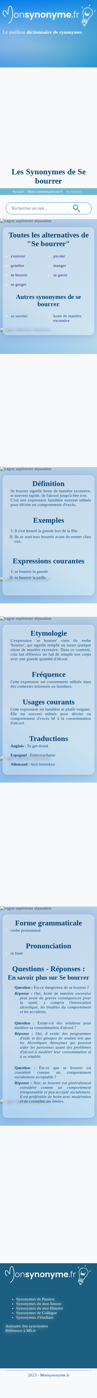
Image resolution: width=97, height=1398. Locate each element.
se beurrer (19, 275)
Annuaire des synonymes (26, 1326)
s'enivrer (18, 256)
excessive (61, 320)
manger (59, 265)
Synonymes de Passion (35, 1299)
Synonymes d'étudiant (34, 1317)
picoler (59, 256)
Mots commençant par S (45, 192)
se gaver (60, 275)
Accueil (18, 192)
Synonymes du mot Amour (38, 1303)
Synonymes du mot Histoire (39, 1308)
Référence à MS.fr (20, 1330)
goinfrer (17, 265)
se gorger (18, 284)
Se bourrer (73, 192)
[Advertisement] (48, 115)
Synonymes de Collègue (36, 1313)
